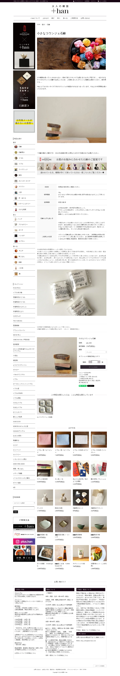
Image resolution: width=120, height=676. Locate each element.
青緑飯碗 (79, 534)
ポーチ (20, 230)
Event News (16, 288)
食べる (65, 18)
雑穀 (20, 262)
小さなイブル (17, 403)
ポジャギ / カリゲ (24, 181)
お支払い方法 (45, 669)
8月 (14, 487)
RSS (81, 669)
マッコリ (40, 508)
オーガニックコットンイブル (23, 384)
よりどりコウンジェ (20, 365)
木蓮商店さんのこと (20, 306)
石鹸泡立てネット (97, 508)
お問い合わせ (85, 18)
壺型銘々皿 (44, 534)
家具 (20, 175)
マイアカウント (79, 1)
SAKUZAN (17, 421)
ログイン (93, 1)
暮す (52, 18)
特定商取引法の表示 (61, 669)
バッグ (19, 219)
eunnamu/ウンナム (19, 431)
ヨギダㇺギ (17, 316)
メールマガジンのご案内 (21, 478)
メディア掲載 (17, 473)
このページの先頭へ (100, 666)
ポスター (16, 369)
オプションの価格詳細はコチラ (89, 356)
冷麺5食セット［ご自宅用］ (99, 565)
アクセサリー (23, 224)
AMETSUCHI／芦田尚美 (21, 339)
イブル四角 (17, 398)
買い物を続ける (83, 382)
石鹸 (48, 24)
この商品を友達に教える (86, 378)
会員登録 (87, 1)
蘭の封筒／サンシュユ (98, 479)
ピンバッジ (17, 450)
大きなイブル (17, 407)
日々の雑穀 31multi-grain (45, 565)
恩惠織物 (16, 325)
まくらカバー (17, 412)
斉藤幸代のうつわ (19, 297)
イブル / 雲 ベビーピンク (44, 451)
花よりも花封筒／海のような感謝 (80, 480)
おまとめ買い (17, 435)
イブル (20, 164)
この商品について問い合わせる (88, 376)
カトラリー (17, 454)
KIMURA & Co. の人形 (20, 426)
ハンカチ (21, 235)
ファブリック (23, 169)
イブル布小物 (17, 292)
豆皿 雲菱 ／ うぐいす (62, 536)
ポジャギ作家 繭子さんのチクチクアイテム (23, 350)
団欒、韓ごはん (18, 469)
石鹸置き (21, 152)
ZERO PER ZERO (19, 464)
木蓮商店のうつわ (19, 302)
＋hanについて (35, 18)
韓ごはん (21, 256)
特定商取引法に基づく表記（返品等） (90, 380)
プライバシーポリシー (72, 669)
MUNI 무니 (17, 335)
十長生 (15, 355)
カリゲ (15, 445)
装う (58, 18)
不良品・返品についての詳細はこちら (88, 630)
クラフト (21, 186)
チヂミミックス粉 (79, 563)
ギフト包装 (17, 483)
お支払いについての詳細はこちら (25, 653)
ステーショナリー (24, 204)
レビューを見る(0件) (85, 372)
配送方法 (52, 669)
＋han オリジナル (19, 374)
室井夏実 (16, 344)
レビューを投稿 (83, 374)
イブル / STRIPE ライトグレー (98, 451)
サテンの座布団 (42, 479)
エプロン (21, 241)
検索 (15, 512)
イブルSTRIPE (18, 393)
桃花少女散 (58, 508)
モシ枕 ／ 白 (59, 479)
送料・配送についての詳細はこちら (57, 655)
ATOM (84, 669)
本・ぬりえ (22, 198)
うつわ (20, 158)
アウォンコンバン (19, 330)
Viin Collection (17, 321)
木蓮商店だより (18, 311)
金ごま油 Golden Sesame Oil (62, 565)
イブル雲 (16, 388)
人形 (20, 192)
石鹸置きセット (78, 508)
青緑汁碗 (97, 534)
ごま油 (20, 268)
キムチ (20, 250)
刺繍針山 (16, 440)
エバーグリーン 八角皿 (44, 417)
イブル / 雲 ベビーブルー (62, 451)
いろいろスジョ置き (20, 459)
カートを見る (103, 1)
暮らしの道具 (17, 417)
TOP (38, 24)
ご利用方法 (74, 18)
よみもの (46, 18)
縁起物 (15, 360)
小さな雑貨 (22, 209)
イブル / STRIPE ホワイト (80, 451)
